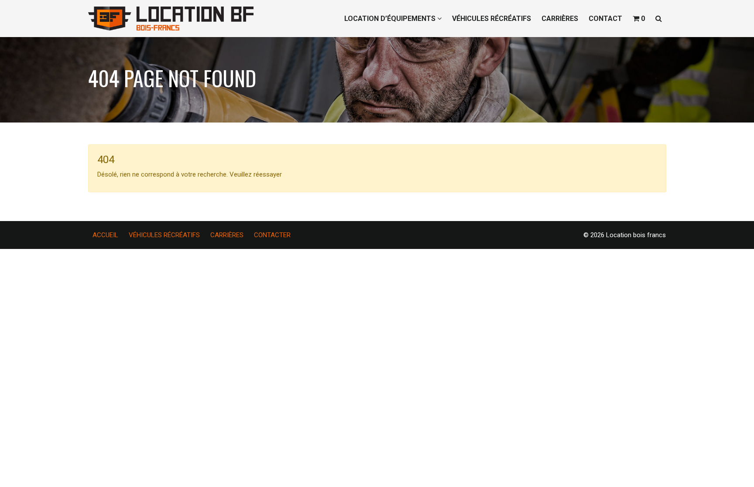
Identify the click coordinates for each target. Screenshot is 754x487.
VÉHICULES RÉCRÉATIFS (491, 18)
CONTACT (605, 18)
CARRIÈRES (560, 18)
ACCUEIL (105, 235)
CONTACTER (272, 235)
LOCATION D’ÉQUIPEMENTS (390, 18)
